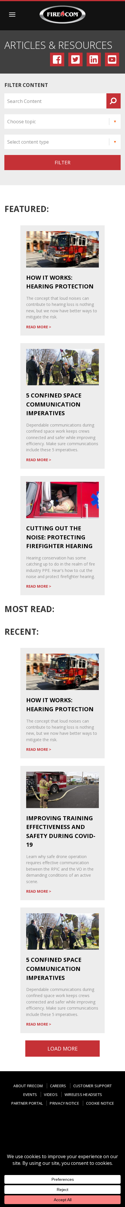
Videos (51, 1094)
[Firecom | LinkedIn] (98, 1124)
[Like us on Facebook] (27, 1126)
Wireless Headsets (83, 1094)
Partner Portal (27, 1103)
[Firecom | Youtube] (62, 1135)
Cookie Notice (100, 1103)
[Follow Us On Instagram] (51, 1126)
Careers (58, 1085)
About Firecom (28, 1085)
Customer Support (92, 1085)
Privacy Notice (64, 1103)
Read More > (38, 326)
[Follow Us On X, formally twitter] (74, 1124)
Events (30, 1094)
